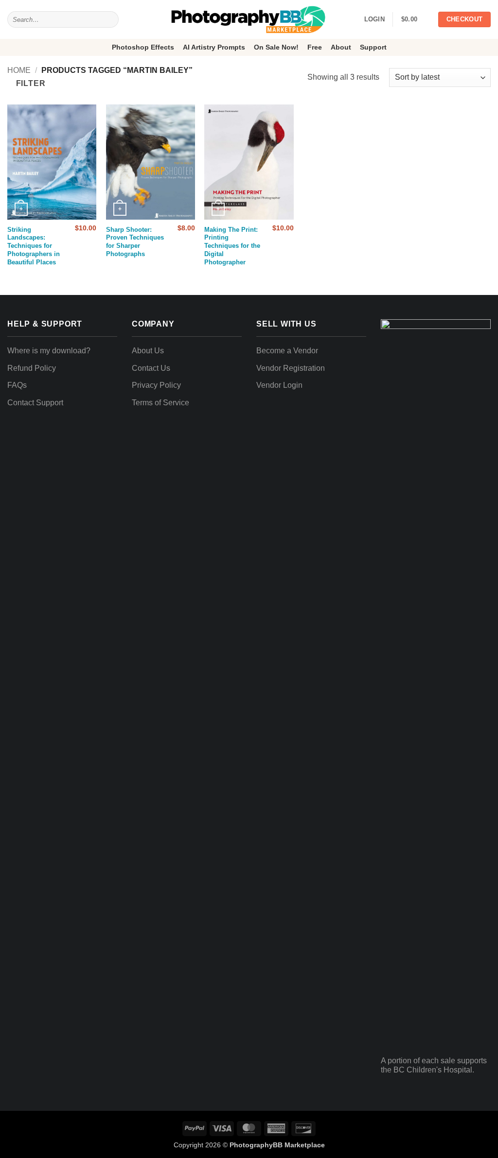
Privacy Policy (156, 385)
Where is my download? (48, 350)
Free (314, 47)
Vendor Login (279, 385)
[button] (415, 19)
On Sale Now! (276, 47)
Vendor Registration (290, 368)
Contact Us (151, 368)
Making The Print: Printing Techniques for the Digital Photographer (232, 246)
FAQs (17, 385)
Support (373, 47)
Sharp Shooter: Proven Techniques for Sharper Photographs (135, 242)
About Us (148, 350)
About (341, 47)
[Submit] (109, 19)
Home (19, 70)
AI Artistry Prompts (214, 47)
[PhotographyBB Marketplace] (249, 19)
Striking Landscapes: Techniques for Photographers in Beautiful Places (33, 246)
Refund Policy (31, 368)
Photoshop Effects (143, 47)
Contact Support (35, 402)
